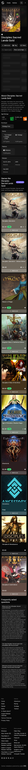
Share (24, 45)
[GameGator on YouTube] (6, 758)
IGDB (21, 766)
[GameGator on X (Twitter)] (8, 758)
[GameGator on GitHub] (13, 758)
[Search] (21, 2)
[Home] (2, 2)
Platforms (4, 146)
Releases (4, 158)
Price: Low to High (19, 49)
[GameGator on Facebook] (4, 758)
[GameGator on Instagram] (2, 758)
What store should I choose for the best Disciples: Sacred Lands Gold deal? (12, 666)
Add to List (7, 45)
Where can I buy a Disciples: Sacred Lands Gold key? (11, 607)
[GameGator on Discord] (11, 758)
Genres (4, 131)
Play (16, 45)
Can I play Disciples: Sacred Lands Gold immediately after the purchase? (12, 644)
